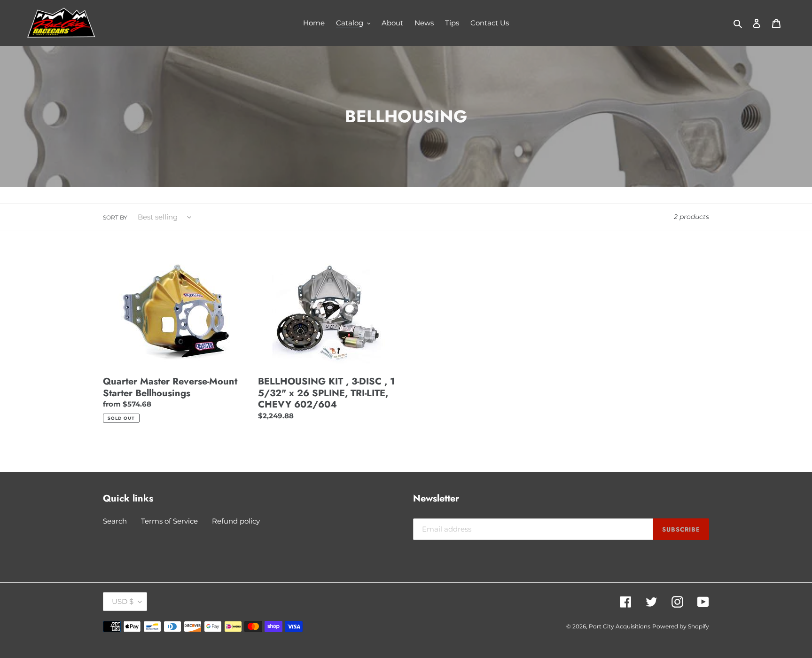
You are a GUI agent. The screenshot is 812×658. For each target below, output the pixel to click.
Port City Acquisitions (619, 626)
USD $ (122, 601)
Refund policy (236, 521)
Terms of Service (169, 521)
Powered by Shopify (680, 626)
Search (115, 521)
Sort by (115, 217)
